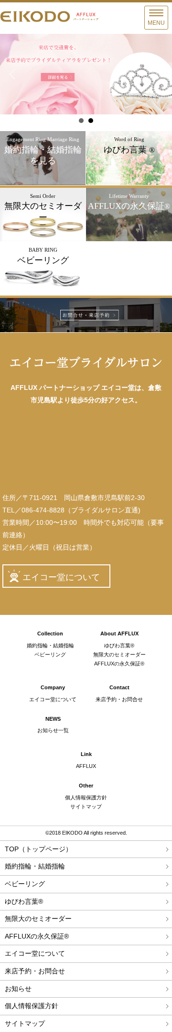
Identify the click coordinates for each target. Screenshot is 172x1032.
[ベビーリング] (43, 292)
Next (159, 74)
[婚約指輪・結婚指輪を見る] (43, 181)
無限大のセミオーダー (119, 654)
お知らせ (18, 988)
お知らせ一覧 (53, 730)
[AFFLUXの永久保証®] (129, 238)
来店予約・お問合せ (119, 699)
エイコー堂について (61, 577)
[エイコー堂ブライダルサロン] (86, 365)
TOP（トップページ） (38, 849)
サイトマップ (86, 806)
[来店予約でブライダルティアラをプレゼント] (86, 74)
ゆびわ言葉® (119, 645)
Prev (12, 74)
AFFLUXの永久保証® (119, 663)
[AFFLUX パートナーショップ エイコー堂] (50, 20)
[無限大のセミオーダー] (43, 238)
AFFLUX (86, 766)
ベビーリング (50, 654)
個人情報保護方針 (86, 797)
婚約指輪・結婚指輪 (50, 645)
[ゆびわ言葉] (129, 182)
